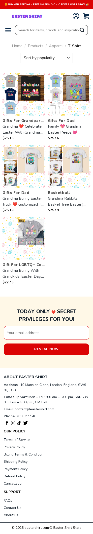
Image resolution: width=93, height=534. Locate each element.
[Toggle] (84, 431)
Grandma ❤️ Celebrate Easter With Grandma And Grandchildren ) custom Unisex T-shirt (22, 129)
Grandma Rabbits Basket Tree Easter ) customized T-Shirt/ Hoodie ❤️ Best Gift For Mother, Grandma (69, 201)
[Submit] (82, 30)
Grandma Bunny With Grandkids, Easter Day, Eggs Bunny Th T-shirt (21, 273)
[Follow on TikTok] (19, 423)
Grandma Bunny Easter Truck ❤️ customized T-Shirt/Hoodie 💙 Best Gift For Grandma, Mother (22, 201)
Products (35, 46)
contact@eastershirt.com (34, 409)
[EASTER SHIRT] (28, 16)
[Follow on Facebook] (7, 423)
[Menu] (8, 30)
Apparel (56, 46)
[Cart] (86, 16)
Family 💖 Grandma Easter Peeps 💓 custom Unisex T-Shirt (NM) (67, 129)
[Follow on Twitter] (25, 423)
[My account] (76, 16)
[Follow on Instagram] (13, 423)
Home (17, 46)
